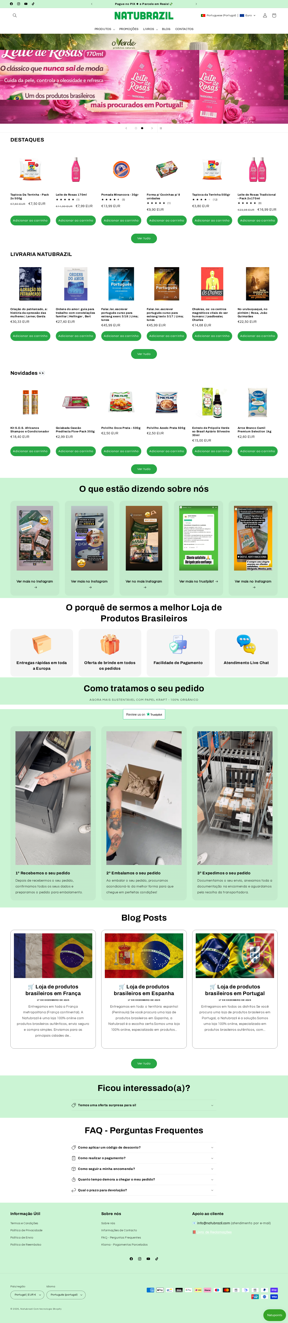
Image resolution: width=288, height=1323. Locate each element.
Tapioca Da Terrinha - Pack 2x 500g (29, 196)
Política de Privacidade (26, 1230)
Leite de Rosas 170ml (71, 194)
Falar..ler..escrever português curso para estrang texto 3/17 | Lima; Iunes (165, 314)
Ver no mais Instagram (144, 581)
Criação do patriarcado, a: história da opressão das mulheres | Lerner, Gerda (29, 313)
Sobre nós (108, 1223)
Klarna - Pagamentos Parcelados (124, 1244)
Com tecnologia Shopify (48, 1309)
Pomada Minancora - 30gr (120, 194)
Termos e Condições (24, 1223)
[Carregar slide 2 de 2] (142, 128)
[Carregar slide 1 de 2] (136, 128)
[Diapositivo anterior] (126, 128)
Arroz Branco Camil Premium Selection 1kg (255, 429)
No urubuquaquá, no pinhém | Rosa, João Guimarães (253, 313)
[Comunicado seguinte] (196, 4)
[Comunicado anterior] (91, 4)
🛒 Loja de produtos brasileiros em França (53, 990)
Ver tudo (144, 238)
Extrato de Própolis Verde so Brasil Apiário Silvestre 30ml (211, 431)
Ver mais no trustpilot (196, 581)
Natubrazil (26, 1309)
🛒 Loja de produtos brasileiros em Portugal (235, 990)
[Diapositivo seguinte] (152, 128)
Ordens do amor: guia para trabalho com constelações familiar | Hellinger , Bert (75, 313)
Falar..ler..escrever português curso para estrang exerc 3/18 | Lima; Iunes (120, 314)
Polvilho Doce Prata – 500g (121, 427)
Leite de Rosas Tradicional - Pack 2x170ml (257, 196)
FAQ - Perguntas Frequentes (121, 1237)
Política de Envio (21, 1237)
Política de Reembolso (25, 1244)
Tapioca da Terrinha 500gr (211, 194)
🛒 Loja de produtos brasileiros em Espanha (144, 990)
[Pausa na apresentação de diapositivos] (162, 128)
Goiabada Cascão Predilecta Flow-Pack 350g (75, 429)
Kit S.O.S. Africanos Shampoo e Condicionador (29, 429)
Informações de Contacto (119, 1230)
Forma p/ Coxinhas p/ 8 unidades (163, 196)
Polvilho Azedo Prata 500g (166, 427)
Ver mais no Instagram (35, 581)
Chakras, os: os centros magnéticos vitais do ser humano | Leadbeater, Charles (210, 314)
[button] (14, 15)
